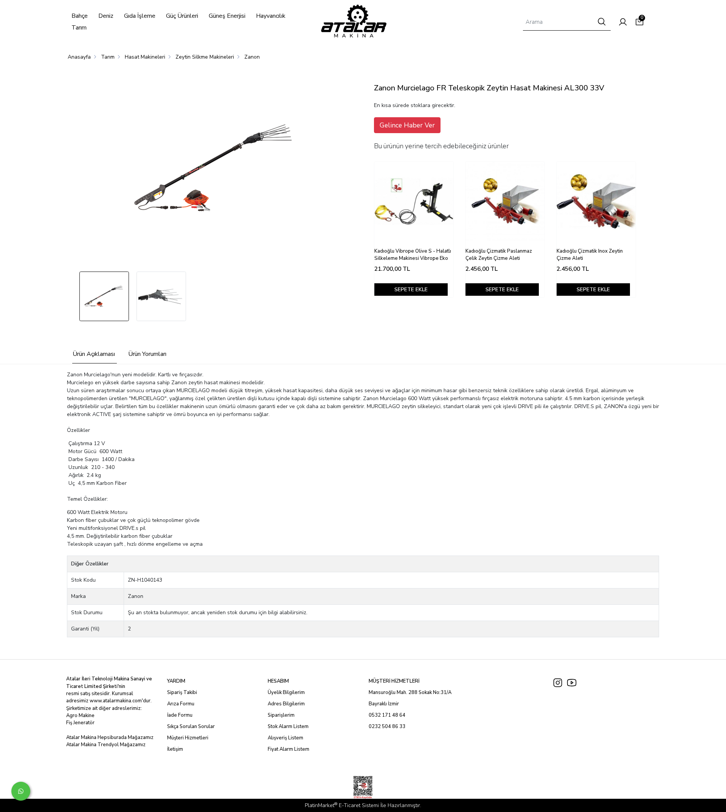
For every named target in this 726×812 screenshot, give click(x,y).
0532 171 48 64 (387, 715)
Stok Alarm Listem (288, 726)
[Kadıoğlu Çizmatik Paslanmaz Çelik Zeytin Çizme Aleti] (504, 201)
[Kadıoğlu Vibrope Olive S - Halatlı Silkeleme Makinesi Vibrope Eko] (413, 201)
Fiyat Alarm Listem (288, 749)
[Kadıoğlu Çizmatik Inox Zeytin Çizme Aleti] (596, 201)
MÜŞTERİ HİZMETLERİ (394, 681)
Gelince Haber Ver (407, 125)
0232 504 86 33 (387, 726)
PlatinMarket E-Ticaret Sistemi (342, 805)
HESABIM (278, 681)
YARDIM (176, 681)
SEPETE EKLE (411, 289)
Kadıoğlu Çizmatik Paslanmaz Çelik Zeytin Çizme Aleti (498, 255)
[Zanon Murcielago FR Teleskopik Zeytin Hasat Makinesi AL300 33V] (215, 168)
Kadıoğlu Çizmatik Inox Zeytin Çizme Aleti (590, 255)
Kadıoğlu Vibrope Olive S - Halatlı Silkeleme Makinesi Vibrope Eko (412, 255)
